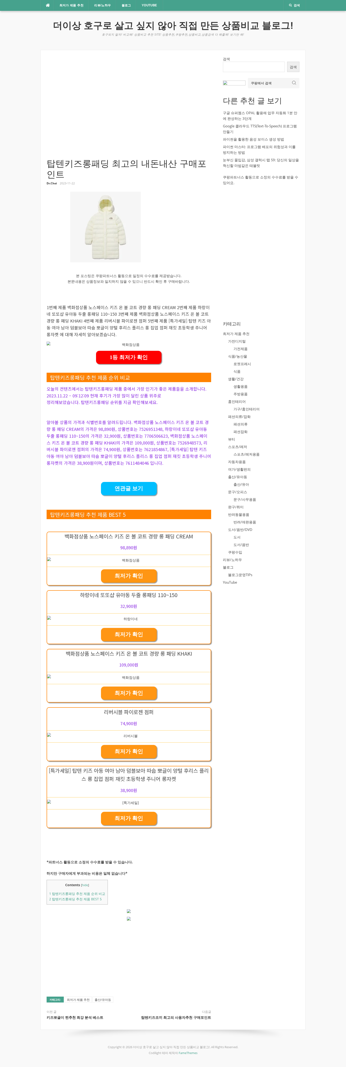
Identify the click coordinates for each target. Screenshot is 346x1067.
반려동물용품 (238, 514)
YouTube (149, 5)
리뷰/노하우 (102, 5)
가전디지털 (237, 341)
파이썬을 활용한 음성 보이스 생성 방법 (253, 139)
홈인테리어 (237, 401)
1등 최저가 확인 (129, 357)
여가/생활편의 (239, 469)
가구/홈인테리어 (246, 409)
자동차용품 (237, 461)
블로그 (126, 5)
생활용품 (240, 386)
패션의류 (240, 424)
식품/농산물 (237, 356)
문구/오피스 (237, 491)
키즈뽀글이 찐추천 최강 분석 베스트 (75, 1017)
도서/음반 (241, 544)
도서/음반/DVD (240, 529)
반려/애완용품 (244, 522)
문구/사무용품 (244, 499)
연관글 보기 (129, 488)
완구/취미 (236, 507)
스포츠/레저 (237, 446)
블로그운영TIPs (240, 574)
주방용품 (240, 394)
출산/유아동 (103, 1000)
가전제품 (240, 348)
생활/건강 (236, 378)
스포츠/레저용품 (246, 454)
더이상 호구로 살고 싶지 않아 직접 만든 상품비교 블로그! (173, 25)
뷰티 (231, 439)
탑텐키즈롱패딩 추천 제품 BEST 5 (75, 899)
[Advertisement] (129, 107)
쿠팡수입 (235, 552)
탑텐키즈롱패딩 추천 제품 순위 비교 (77, 893)
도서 (237, 537)
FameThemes (188, 1053)
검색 (226, 59)
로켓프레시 (242, 363)
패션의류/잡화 (239, 416)
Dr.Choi (52, 183)
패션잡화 (240, 431)
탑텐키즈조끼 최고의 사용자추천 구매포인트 (176, 1017)
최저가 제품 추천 (72, 5)
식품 (237, 371)
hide (85, 885)
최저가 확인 (129, 576)
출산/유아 (241, 484)
